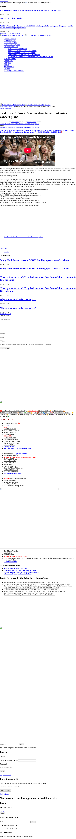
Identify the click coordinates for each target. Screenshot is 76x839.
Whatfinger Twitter (10, 484)
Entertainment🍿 (13, 413)
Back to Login (4, 794)
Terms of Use (9, 67)
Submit (21, 744)
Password (3, 764)
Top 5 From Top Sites (11, 551)
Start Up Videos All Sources (13, 468)
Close (2, 813)
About (6, 65)
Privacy (7, 69)
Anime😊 (45, 414)
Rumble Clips (22, 411)
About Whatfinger (10, 480)
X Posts (6, 425)
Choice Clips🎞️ (34, 411)
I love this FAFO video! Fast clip (11, 18)
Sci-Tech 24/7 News (10, 459)
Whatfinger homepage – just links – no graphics (20, 457)
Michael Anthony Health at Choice (15, 568)
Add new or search (6, 822)
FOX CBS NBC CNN (11, 430)
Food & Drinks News (11, 466)
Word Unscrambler (10, 562)
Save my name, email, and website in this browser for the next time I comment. (27, 345)
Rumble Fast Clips (10, 429)
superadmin (15, 122)
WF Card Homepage (11, 471)
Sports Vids (8, 61)
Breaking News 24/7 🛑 (12, 423)
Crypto (28, 413)
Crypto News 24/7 (10, 461)
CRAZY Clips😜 (45, 411)
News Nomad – (15, 453)
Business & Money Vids (12, 441)
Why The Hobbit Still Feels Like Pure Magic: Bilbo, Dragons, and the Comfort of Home (31, 588)
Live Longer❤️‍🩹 (36, 414)
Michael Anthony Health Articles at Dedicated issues (21, 572)
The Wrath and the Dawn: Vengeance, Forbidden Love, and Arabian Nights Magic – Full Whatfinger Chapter (38, 586)
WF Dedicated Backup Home (14, 486)
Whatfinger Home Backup (14, 71)
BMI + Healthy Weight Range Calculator (17, 574)
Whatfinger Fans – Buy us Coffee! (15, 556)
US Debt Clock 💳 (61, 414)
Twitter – (67, 413)
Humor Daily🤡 (25, 414)
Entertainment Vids (11, 47)
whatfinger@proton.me (15, 478)
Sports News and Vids (11, 443)
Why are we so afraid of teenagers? (18, 299)
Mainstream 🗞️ (59, 413)
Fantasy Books (9, 447)
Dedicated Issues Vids (11, 470)
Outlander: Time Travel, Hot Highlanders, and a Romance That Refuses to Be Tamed (30, 589)
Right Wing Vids (10, 41)
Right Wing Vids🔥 (58, 411)
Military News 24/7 (10, 432)
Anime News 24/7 (10, 464)
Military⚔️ (3, 413)
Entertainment (9, 434)
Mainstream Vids (10, 59)
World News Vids (10, 43)
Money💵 (22, 413)
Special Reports (10, 39)
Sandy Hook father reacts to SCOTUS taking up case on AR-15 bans (34, 260)
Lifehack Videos (9, 445)
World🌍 (42, 413)
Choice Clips (8, 436)
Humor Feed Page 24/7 (11, 455)
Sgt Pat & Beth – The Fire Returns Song (17, 448)
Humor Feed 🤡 (14, 414)
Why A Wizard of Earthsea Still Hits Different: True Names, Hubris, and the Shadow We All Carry (35, 591)
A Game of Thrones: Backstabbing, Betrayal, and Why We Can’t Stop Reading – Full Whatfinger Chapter (37, 584)
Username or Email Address (9, 760)
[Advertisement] (38, 87)
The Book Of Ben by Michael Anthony (22, 51)
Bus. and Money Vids (12, 45)
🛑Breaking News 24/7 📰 (9, 411)
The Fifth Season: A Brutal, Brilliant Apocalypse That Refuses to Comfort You (28, 593)
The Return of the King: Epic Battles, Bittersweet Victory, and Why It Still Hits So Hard (31, 582)
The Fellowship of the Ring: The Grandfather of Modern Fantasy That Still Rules (29, 595)
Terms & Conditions (11, 482)
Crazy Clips (8, 553)
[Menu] (1, 103)
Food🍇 (52, 414)
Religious (7, 63)
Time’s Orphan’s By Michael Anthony (22, 53)
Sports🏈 (36, 413)
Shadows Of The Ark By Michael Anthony (24, 55)
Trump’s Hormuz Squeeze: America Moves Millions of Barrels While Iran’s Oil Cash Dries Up (31, 10)
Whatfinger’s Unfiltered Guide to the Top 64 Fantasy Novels (30, 57)
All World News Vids (11, 439)
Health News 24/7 (10, 462)
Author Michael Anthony (17, 49)
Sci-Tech (48, 413)
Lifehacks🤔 (4, 414)
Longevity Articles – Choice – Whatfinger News (20, 570)
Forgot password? (5, 775)
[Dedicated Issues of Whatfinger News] (25, 35)
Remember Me (7, 768)
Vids (5, 427)
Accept (2, 811)
